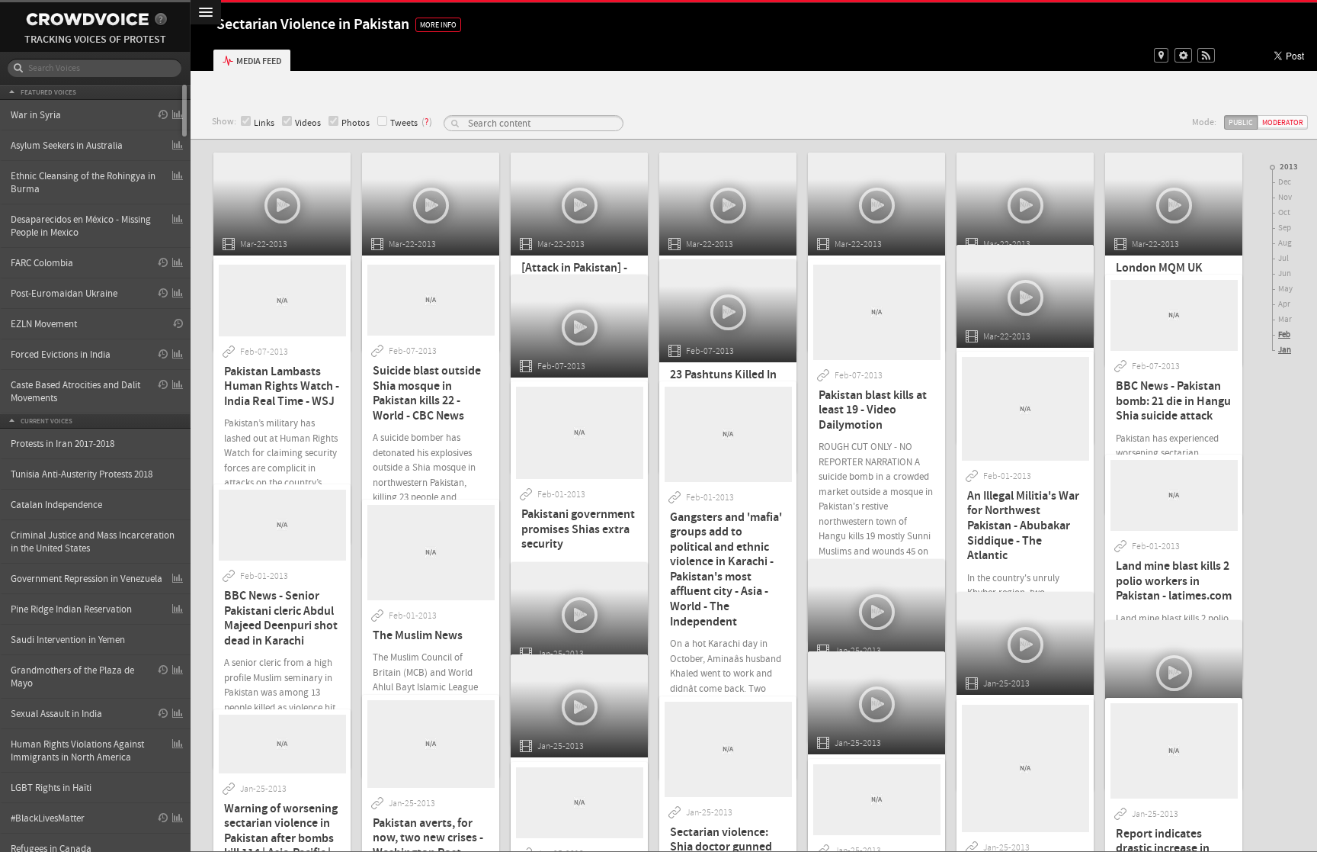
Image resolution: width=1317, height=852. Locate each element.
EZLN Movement (44, 324)
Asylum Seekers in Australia (67, 146)
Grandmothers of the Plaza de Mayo (72, 677)
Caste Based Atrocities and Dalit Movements (75, 391)
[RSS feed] (1206, 55)
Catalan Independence (56, 505)
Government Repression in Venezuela (86, 579)
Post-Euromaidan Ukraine (64, 294)
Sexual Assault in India (56, 714)
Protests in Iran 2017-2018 (62, 444)
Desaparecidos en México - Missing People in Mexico (81, 226)
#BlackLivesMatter (48, 818)
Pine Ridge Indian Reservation (71, 609)
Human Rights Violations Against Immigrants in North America (77, 751)
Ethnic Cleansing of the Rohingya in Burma (83, 182)
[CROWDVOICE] (87, 19)
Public (1241, 122)
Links (264, 123)
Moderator (1282, 122)
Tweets (404, 123)
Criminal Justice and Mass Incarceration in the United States (93, 542)
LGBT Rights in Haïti (51, 788)
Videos (308, 123)
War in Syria (36, 115)
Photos (355, 123)
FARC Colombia (42, 263)
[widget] (1183, 55)
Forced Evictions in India (61, 355)
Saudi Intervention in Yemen (68, 640)
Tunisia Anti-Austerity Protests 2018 (81, 474)
